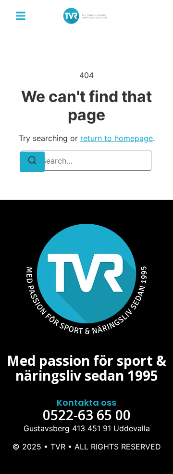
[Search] (32, 162)
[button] (20, 16)
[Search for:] (86, 161)
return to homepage (116, 138)
